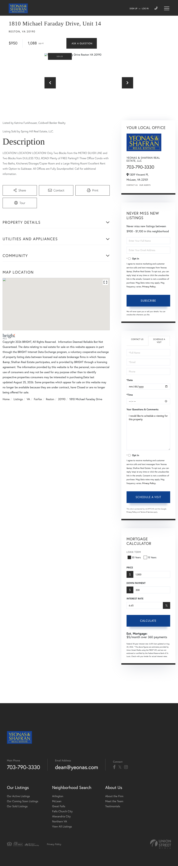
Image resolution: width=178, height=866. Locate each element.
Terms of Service (146, 512)
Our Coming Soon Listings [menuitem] (22, 801)
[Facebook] (114, 767)
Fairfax (38, 399)
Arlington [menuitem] (57, 796)
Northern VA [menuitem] (59, 821)
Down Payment (136, 583)
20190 (62, 399)
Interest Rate (135, 598)
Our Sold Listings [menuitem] (17, 806)
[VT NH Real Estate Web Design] (160, 844)
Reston (50, 399)
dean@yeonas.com (76, 767)
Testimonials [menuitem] (112, 806)
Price (130, 567)
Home (6, 399)
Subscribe (148, 300)
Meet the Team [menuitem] (114, 801)
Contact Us (132, 185)
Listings (18, 399)
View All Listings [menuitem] (62, 826)
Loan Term (134, 552)
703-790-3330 (140, 167)
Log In (145, 8)
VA (28, 399)
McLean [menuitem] (56, 801)
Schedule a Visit (159, 341)
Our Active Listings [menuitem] (18, 796)
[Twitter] (120, 767)
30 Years (136, 557)
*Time (130, 394)
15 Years (152, 557)
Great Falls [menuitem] (58, 806)
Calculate (148, 620)
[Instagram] (126, 767)
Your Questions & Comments (143, 409)
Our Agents (145, 185)
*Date (130, 380)
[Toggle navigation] (166, 8)
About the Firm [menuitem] (114, 796)
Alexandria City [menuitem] (61, 816)
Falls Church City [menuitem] (62, 811)
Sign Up (133, 8)
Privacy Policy (149, 286)
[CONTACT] (81, 43)
